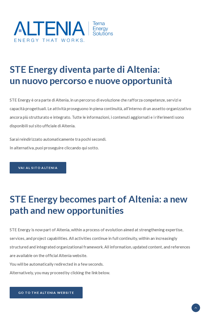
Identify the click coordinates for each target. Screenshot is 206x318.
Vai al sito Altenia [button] (38, 168)
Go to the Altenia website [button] (46, 293)
